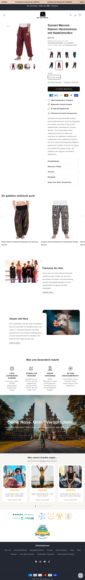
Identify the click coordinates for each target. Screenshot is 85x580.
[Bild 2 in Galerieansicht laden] (20, 67)
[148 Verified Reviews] (42, 540)
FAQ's (72, 550)
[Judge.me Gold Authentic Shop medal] (50, 516)
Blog (79, 550)
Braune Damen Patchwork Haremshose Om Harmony (20, 242)
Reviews (43, 461)
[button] (4, 15)
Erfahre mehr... (48, 292)
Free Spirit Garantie (27, 554)
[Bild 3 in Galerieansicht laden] (34, 67)
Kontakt (50, 550)
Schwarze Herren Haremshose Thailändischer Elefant (59, 242)
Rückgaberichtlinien (37, 550)
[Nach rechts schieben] (40, 66)
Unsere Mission (61, 550)
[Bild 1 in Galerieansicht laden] (13, 67)
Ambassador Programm (45, 554)
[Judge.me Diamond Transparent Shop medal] (42, 516)
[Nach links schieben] (7, 66)
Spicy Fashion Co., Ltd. (46, 579)
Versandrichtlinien (20, 550)
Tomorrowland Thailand (65, 554)
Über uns (7, 550)
